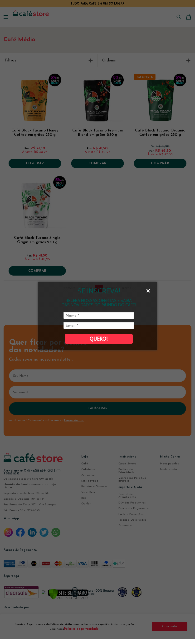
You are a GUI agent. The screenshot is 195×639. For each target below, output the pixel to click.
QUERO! (99, 339)
